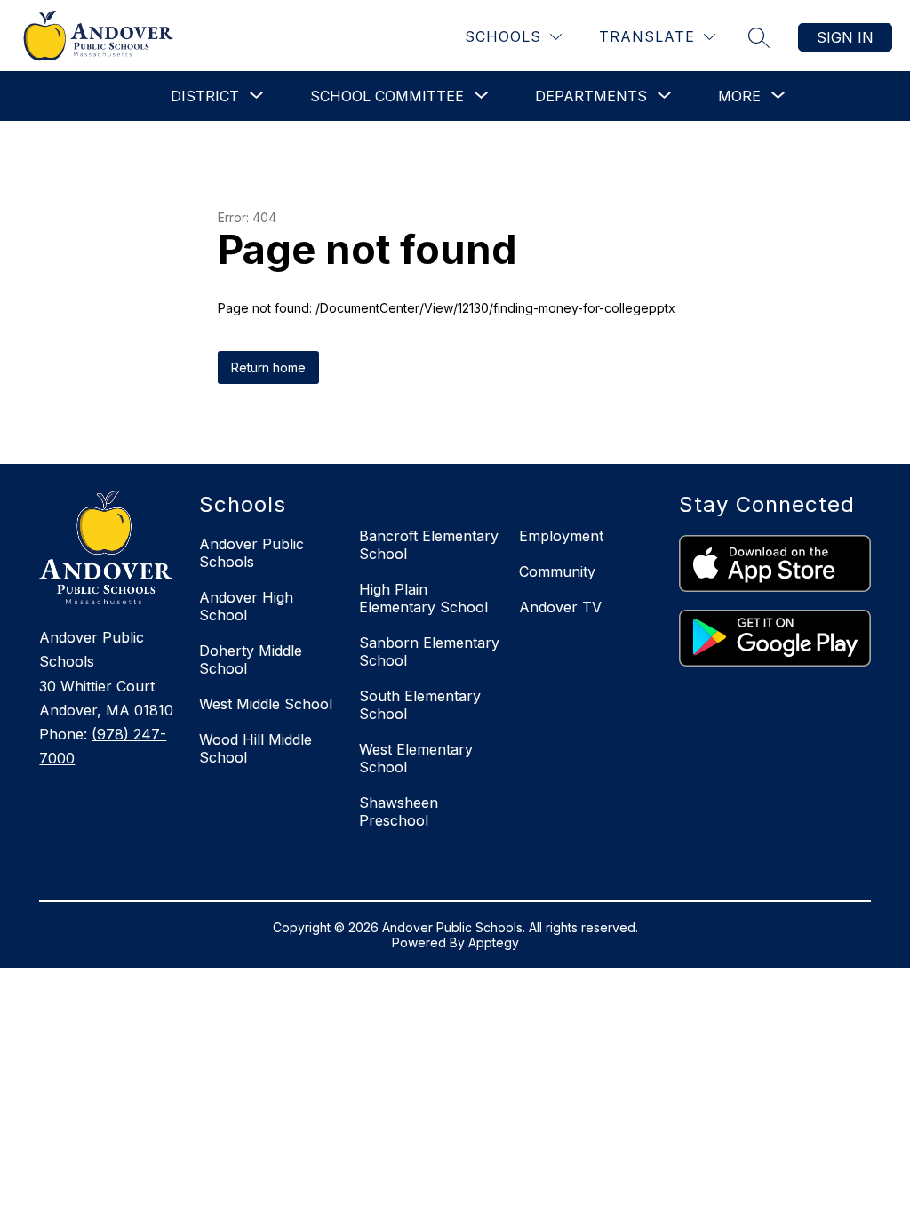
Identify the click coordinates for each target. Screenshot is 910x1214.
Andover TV (560, 607)
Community (557, 571)
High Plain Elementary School (423, 598)
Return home (268, 367)
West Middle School (265, 704)
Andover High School (246, 606)
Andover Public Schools (251, 553)
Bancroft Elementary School (429, 545)
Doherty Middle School (250, 659)
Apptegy (493, 942)
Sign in (845, 37)
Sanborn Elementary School (429, 651)
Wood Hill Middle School (255, 748)
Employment (561, 536)
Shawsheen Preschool (398, 811)
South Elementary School (420, 705)
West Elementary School (416, 758)
